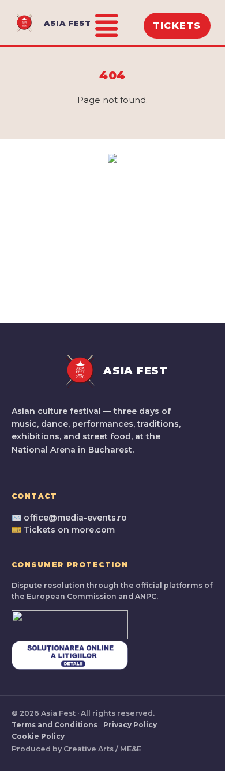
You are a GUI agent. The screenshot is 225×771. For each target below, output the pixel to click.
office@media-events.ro (75, 517)
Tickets (177, 25)
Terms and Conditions (54, 724)
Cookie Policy (38, 736)
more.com (93, 530)
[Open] (106, 26)
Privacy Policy (130, 724)
